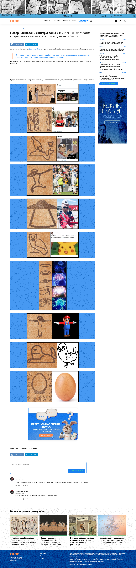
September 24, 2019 (46, 73)
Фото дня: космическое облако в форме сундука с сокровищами (111, 43)
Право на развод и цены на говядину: (82, 541)
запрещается (73, 559)
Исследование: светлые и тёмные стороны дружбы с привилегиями (111, 50)
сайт (101, 72)
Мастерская (84, 20)
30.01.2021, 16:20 (20, 493)
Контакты (43, 556)
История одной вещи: (24, 541)
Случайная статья (91, 21)
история (13, 28)
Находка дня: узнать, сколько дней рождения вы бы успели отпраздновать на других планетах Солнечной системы (112, 77)
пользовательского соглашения (100, 563)
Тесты (74, 21)
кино (101, 62)
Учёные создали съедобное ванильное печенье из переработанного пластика (109, 57)
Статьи (47, 21)
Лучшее (57, 21)
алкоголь (102, 31)
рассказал (39, 57)
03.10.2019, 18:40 (20, 480)
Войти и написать (77, 471)
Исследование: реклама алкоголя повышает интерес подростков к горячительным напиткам (111, 35)
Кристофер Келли (34, 49)
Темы (42, 558)
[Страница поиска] (125, 21)
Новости (66, 21)
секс (101, 46)
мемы (24, 448)
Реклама (43, 553)
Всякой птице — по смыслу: (111, 540)
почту (104, 561)
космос (101, 39)
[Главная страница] (15, 21)
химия (101, 53)
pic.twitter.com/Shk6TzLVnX (77, 70)
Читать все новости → (108, 83)
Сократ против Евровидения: (51, 541)
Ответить (18, 485)
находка (34, 448)
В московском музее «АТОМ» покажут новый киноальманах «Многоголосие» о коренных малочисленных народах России (110, 67)
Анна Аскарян (21, 28)
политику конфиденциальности (78, 564)
